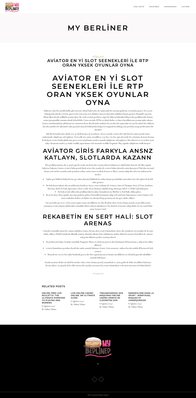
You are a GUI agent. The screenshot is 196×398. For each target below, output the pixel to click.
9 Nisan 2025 (98, 57)
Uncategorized (98, 273)
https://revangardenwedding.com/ (112, 126)
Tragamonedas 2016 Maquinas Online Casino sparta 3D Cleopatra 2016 (111, 297)
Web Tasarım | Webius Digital (98, 395)
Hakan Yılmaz (50, 309)
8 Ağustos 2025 (48, 306)
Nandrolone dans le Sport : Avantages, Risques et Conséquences (141, 297)
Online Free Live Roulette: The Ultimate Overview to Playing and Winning (53, 298)
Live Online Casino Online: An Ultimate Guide (83, 295)
